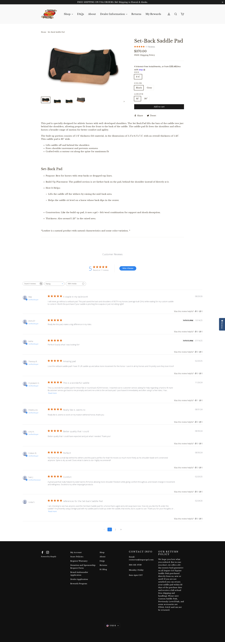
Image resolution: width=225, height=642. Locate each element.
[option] (83, 66)
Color (138, 83)
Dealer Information (113, 14)
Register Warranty (79, 561)
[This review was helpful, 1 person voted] (196, 400)
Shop (67, 14)
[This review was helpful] (196, 467)
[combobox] (54, 284)
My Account (76, 552)
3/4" (138, 76)
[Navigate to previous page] (104, 529)
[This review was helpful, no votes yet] (196, 311)
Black (139, 88)
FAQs (80, 14)
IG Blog (103, 569)
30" (146, 98)
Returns (136, 14)
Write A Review (127, 268)
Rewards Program (78, 583)
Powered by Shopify (48, 556)
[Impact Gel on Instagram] (47, 552)
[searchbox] (31, 283)
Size (136, 72)
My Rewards (153, 14)
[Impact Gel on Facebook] (42, 552)
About (92, 14)
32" (137, 98)
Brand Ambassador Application (79, 573)
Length (138, 94)
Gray (149, 88)
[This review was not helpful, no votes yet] (200, 311)
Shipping (144, 55)
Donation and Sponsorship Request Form (82, 566)
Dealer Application (79, 579)
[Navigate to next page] (121, 529)
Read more (52, 393)
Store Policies (76, 556)
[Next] (123, 101)
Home (43, 32)
